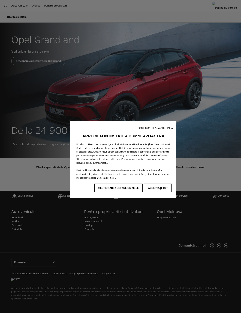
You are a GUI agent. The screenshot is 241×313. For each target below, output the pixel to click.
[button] (155, 128)
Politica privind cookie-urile (119, 174)
